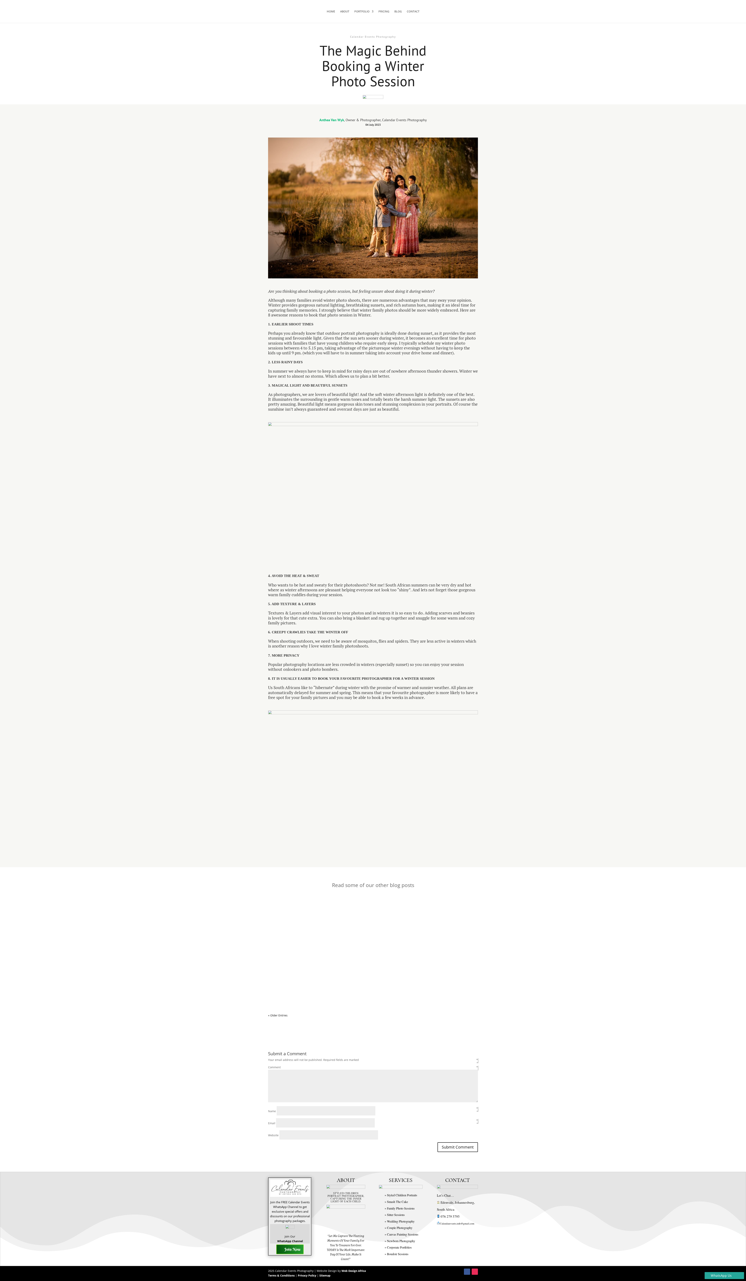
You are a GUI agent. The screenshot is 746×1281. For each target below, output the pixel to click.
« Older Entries (278, 1015)
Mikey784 (282, 916)
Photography (330, 916)
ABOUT (344, 11)
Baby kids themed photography (330, 954)
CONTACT (413, 11)
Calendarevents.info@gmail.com (457, 1223)
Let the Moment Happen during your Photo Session (314, 910)
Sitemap (324, 1275)
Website (273, 1135)
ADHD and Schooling (289, 987)
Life (325, 993)
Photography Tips (351, 916)
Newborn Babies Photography (401, 954)
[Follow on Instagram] (475, 1272)
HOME (331, 11)
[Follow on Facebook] (467, 1272)
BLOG (398, 11)
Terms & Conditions (281, 1275)
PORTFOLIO (362, 11)
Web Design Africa (354, 1271)
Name (272, 1111)
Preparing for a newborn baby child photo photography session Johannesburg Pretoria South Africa (353, 948)
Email (272, 1123)
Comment (274, 1067)
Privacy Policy (307, 1275)
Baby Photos (360, 954)
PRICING (383, 11)
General (315, 916)
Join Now (292, 1249)
